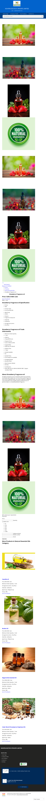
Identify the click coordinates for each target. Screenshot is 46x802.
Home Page (5, 13)
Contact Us (31, 13)
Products (7, 289)
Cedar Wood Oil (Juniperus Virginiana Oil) (13, 727)
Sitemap (3, 761)
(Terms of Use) (28, 793)
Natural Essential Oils (10, 290)
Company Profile (14, 13)
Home (6, 287)
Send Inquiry (7, 284)
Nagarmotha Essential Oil (9, 677)
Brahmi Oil (5, 628)
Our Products (23, 13)
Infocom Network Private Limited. (22, 794)
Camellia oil (5, 579)
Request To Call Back (6, 286)
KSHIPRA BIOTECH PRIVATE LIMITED (17, 9)
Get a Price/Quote (6, 299)
